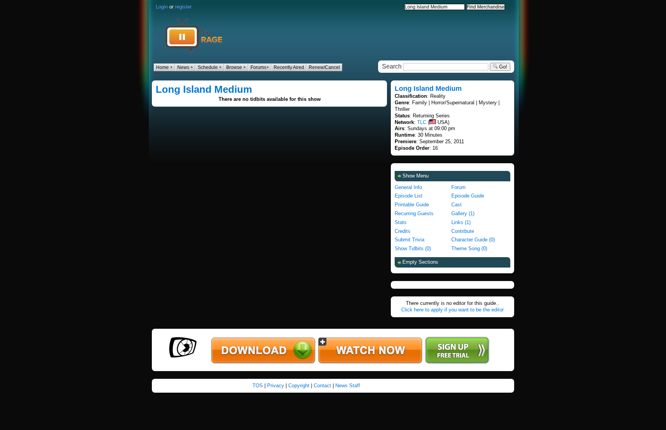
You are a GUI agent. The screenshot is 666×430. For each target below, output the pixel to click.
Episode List (408, 196)
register (183, 7)
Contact (322, 385)
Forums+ (260, 67)
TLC (421, 122)
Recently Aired (289, 67)
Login (162, 7)
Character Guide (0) (473, 240)
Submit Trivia (409, 240)
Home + (164, 67)
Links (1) (461, 222)
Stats (401, 222)
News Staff (347, 385)
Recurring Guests (414, 213)
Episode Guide (467, 196)
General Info (408, 187)
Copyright (298, 385)
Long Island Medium (204, 89)
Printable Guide (412, 204)
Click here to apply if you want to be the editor (452, 310)
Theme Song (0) (469, 248)
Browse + (236, 67)
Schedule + (210, 67)
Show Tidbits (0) (413, 248)
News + (185, 67)
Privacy (275, 385)
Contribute (462, 231)
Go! (502, 67)
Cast (456, 204)
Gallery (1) (462, 213)
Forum (458, 187)
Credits (402, 231)
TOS (257, 385)
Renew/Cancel (324, 67)
